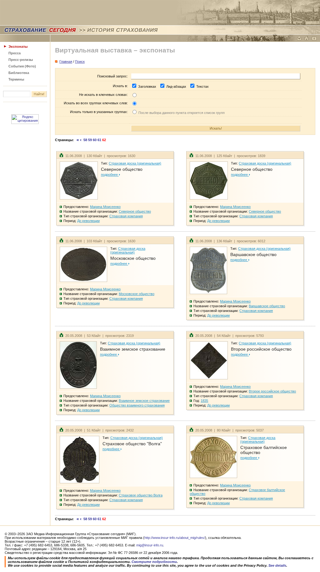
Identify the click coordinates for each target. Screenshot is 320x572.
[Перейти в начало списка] (78, 140)
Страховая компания (126, 216)
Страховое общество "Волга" (132, 443)
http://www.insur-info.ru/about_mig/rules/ (174, 538)
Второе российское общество (261, 349)
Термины (16, 79)
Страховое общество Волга (140, 495)
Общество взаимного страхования (137, 405)
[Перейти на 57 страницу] (81, 140)
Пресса (14, 53)
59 (90, 140)
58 (85, 140)
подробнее (110, 174)
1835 (204, 400)
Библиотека (18, 73)
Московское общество (133, 258)
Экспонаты (18, 46)
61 (99, 140)
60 (95, 140)
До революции (88, 221)
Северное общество (121, 169)
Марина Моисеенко (105, 207)
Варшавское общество (253, 254)
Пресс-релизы (20, 60)
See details (277, 565)
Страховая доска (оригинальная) (135, 163)
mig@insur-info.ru (149, 545)
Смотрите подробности (154, 562)
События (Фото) (22, 66)
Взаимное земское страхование (132, 349)
